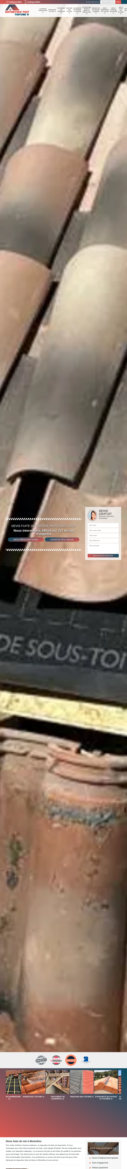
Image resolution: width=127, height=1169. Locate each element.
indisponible (15, 2)
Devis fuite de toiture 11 (121, 10)
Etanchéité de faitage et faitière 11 (77, 10)
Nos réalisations (26, 539)
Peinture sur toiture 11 (69, 10)
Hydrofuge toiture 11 (52, 10)
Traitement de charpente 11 (61, 10)
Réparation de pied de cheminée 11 (96, 10)
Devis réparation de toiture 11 (105, 10)
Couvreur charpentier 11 (42, 10)
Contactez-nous (62, 539)
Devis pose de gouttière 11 (113, 10)
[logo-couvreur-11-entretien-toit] (17, 10)
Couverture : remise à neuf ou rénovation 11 (86, 10)
